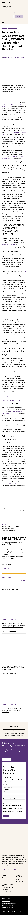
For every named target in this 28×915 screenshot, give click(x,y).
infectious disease (7, 427)
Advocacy (4, 880)
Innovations (5, 889)
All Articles (5, 878)
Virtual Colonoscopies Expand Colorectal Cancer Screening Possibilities (11, 710)
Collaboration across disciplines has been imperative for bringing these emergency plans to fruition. (14, 398)
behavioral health (20, 483)
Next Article (22, 580)
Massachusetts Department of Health (12, 246)
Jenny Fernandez (8, 57)
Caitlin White (13, 631)
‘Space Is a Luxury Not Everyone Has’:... (14, 735)
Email (5, 785)
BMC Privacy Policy (6, 899)
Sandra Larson (12, 673)
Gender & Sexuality (7, 887)
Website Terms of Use (7, 907)
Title (4, 794)
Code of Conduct (6, 901)
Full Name (6, 789)
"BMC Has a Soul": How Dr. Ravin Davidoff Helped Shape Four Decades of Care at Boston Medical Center (13, 625)
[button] (6, 759)
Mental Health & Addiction (6, 892)
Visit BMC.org (20, 881)
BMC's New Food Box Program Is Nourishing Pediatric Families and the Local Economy (13, 667)
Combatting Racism (7, 882)
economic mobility (7, 483)
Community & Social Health (9, 28)
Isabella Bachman (13, 716)
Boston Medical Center (8, 244)
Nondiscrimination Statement (9, 903)
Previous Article (6, 577)
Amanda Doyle (19, 57)
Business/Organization (9, 798)
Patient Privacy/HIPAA (7, 905)
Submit (6, 816)
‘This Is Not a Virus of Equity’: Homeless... (14, 733)
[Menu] (3, 22)
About (18, 879)
